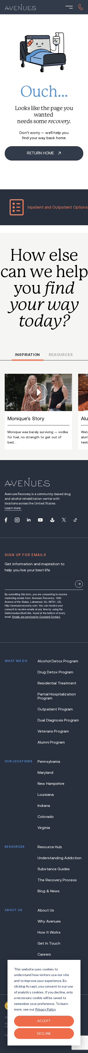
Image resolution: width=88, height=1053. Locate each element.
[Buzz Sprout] (52, 520)
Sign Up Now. (79, 584)
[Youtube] (40, 520)
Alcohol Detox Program (58, 661)
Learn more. (13, 508)
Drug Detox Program (55, 672)
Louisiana (46, 795)
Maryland (45, 772)
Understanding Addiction (59, 858)
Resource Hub (50, 847)
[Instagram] (17, 520)
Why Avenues (49, 921)
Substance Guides (54, 869)
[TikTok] (75, 520)
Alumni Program (51, 742)
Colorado (46, 817)
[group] (38, 412)
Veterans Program (53, 731)
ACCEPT (44, 1021)
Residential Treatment (57, 683)
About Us (46, 910)
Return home (41, 153)
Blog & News (49, 891)
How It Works (49, 932)
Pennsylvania (49, 761)
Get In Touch (49, 943)
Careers (44, 954)
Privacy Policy (45, 1009)
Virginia (44, 828)
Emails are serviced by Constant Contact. (36, 616)
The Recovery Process (57, 880)
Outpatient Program (55, 709)
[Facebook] (6, 520)
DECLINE (44, 1033)
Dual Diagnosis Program (58, 720)
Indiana (44, 806)
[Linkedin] (29, 520)
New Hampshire (51, 784)
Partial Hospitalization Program (57, 696)
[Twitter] (64, 520)
